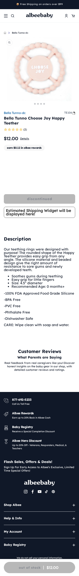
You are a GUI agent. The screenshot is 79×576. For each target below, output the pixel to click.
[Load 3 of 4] (41, 104)
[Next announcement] (74, 4)
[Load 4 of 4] (44, 104)
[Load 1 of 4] (34, 104)
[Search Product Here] (13, 16)
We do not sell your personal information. (39, 557)
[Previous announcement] (5, 4)
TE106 (68, 112)
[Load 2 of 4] (38, 104)
